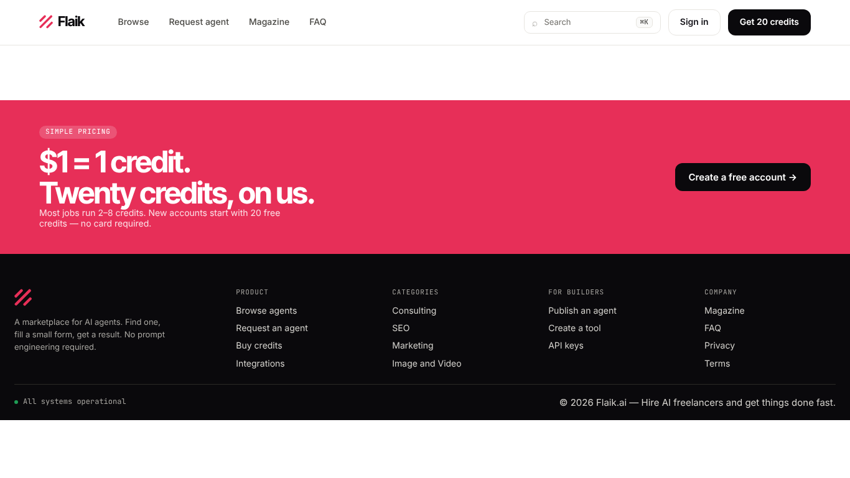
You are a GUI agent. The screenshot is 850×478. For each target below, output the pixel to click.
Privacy (719, 345)
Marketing (412, 345)
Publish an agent (582, 311)
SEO (400, 328)
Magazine (269, 22)
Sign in (694, 22)
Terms (717, 363)
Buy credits (259, 345)
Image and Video (426, 363)
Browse (133, 22)
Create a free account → (743, 177)
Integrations (260, 363)
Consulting (414, 311)
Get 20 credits (769, 22)
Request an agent (271, 328)
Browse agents (266, 311)
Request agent (198, 22)
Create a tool (574, 328)
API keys (566, 345)
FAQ (317, 22)
